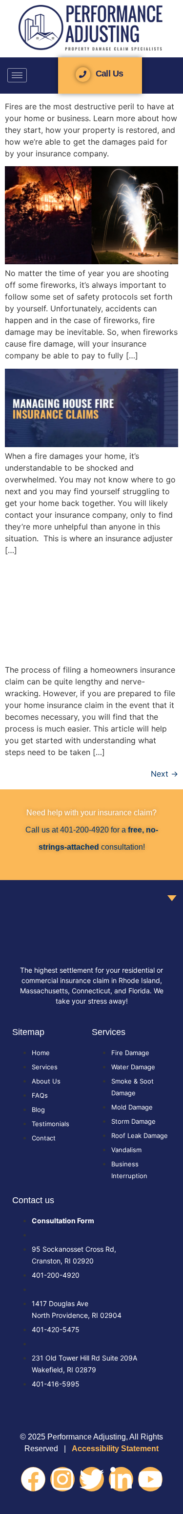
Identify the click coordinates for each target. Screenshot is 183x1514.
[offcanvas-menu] (172, 76)
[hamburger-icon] (17, 75)
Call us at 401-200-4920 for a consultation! (91, 829)
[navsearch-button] (35, 75)
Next (164, 774)
